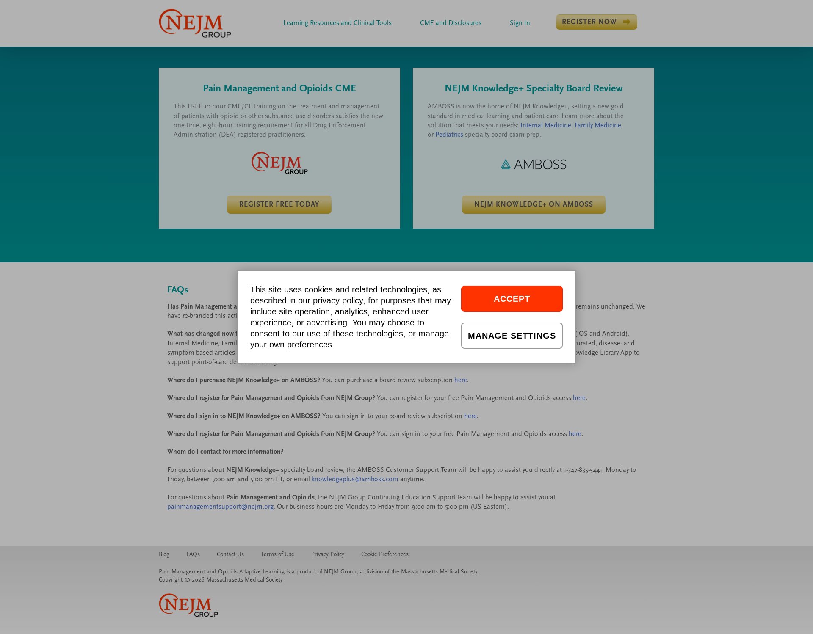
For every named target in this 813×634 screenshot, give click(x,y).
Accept (512, 298)
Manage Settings (512, 335)
